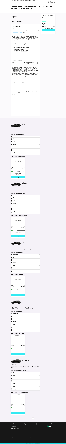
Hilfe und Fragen (13, 423)
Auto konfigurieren (18, 177)
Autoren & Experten (26, 425)
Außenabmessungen (15, 17)
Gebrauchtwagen (22, 0)
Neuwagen (12, 0)
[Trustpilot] (48, 33)
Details (45, 26)
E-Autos (18, 0)
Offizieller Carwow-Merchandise (27, 426)
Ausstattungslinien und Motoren (17, 21)
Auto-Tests (29, 0)
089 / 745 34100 (14, 426)
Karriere (37, 424)
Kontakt (25, 424)
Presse (37, 423)
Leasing (15, 0)
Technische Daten (14, 16)
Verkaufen (26, 0)
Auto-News (33, 0)
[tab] (13, 12)
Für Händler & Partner (38, 425)
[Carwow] (13, 2)
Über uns (25, 423)
